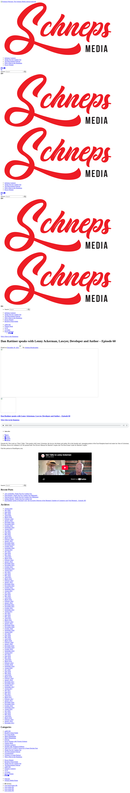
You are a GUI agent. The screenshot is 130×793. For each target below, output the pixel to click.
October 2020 (9, 629)
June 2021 (8, 615)
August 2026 (8, 508)
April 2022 (8, 598)
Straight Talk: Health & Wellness (14, 746)
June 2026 (8, 512)
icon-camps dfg (9, 787)
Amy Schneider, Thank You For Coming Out (18, 493)
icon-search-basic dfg (11, 785)
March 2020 (8, 641)
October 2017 (9, 685)
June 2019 (8, 656)
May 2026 (8, 514)
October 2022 (9, 587)
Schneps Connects (10, 58)
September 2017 (9, 687)
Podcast (7, 740)
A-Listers (7, 330)
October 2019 (9, 649)
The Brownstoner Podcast (12, 61)
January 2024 (9, 562)
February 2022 (9, 601)
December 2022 (9, 584)
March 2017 (8, 697)
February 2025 (9, 539)
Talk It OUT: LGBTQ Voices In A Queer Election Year (21, 748)
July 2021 (7, 613)
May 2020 (8, 637)
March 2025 (8, 538)
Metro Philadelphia (10, 736)
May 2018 (8, 673)
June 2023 (8, 574)
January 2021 (9, 623)
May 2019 (8, 658)
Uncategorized (9, 753)
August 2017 (8, 689)
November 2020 (9, 627)
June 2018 (8, 671)
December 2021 (9, 604)
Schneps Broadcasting (31, 347)
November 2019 (9, 647)
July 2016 (7, 711)
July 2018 (7, 670)
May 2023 (8, 575)
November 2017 (9, 683)
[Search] (1, 70)
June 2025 (8, 532)
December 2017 (9, 682)
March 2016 (8, 718)
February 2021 (9, 622)
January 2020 (9, 644)
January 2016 (9, 721)
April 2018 (8, 675)
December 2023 (9, 563)
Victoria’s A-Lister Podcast (13, 755)
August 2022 (8, 591)
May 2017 (8, 694)
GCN (6, 328)
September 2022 (9, 589)
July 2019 (7, 654)
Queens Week (9, 326)
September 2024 (9, 548)
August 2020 (8, 632)
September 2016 (9, 707)
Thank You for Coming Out (13, 60)
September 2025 (9, 527)
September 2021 (9, 610)
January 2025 (9, 541)
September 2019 (9, 651)
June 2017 (8, 692)
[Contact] (4, 68)
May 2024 (8, 555)
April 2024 (8, 556)
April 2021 (8, 618)
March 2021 (8, 620)
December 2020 (9, 625)
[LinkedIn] (2, 68)
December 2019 (9, 646)
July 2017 (7, 690)
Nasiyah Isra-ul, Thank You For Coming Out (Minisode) (21, 497)
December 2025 (9, 522)
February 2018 (9, 678)
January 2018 (9, 680)
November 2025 (9, 524)
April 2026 (8, 515)
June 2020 (8, 635)
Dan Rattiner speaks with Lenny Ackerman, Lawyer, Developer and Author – (35, 416)
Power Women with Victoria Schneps (16, 741)
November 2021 (9, 606)
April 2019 (8, 659)
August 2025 (8, 529)
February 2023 (9, 580)
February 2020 (9, 642)
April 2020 (8, 639)
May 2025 (8, 534)
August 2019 (8, 653)
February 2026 (9, 519)
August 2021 (8, 611)
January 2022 (9, 603)
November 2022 (9, 586)
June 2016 (8, 713)
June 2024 (8, 553)
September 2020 (9, 630)
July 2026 (7, 510)
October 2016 (9, 706)
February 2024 (9, 560)
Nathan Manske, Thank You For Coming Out (18, 499)
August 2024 (8, 550)
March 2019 (8, 661)
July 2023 (7, 572)
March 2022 (8, 599)
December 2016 (9, 702)
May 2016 (8, 714)
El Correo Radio (9, 734)
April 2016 (8, 716)
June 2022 (8, 594)
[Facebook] (1, 68)
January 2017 (9, 701)
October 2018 (9, 665)
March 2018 (8, 677)
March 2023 (8, 579)
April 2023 (8, 577)
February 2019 (9, 663)
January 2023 (9, 582)
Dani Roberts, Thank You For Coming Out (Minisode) (21, 495)
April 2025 (8, 536)
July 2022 (7, 592)
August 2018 (8, 668)
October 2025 (9, 526)
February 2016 (9, 719)
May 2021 (8, 616)
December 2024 (9, 543)
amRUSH (8, 324)
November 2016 (9, 704)
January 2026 (9, 520)
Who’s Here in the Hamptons (13, 63)
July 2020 (7, 634)
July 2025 (7, 531)
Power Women (9, 65)
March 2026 (8, 517)
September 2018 (9, 666)
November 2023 (9, 565)
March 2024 (8, 558)
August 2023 (8, 570)
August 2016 (8, 709)
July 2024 (7, 551)
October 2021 (9, 608)
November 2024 (9, 544)
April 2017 (8, 695)
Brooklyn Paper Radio (11, 321)
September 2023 (9, 568)
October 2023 (9, 567)
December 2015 (9, 723)
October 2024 (9, 546)
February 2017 (9, 699)
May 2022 (8, 596)
